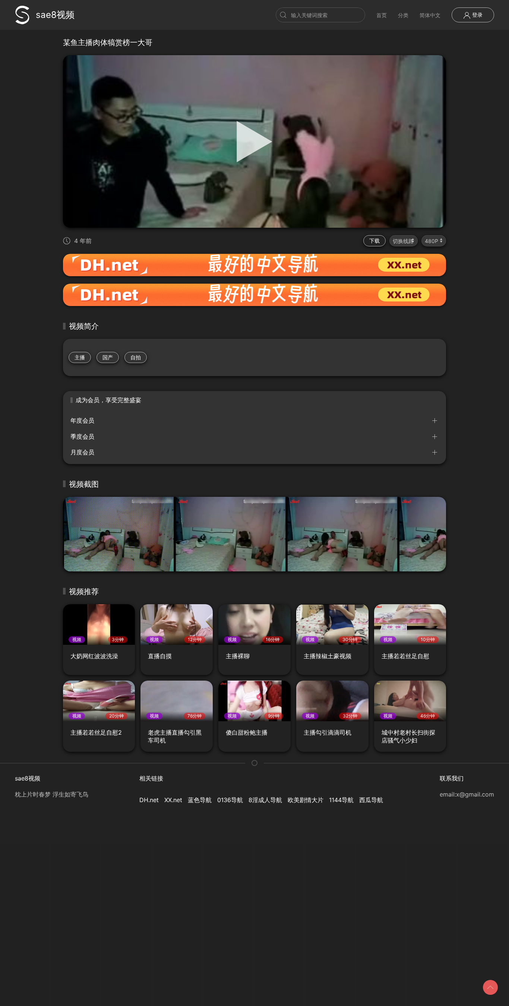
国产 (107, 357)
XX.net (173, 800)
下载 (374, 240)
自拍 (135, 357)
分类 (403, 15)
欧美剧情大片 (305, 800)
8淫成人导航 (265, 800)
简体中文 (430, 15)
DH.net (149, 800)
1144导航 (341, 800)
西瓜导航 (371, 800)
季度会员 (82, 436)
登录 (477, 15)
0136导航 (230, 800)
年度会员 (82, 420)
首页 (381, 15)
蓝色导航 (200, 800)
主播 (80, 357)
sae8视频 (55, 14)
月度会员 (82, 452)
